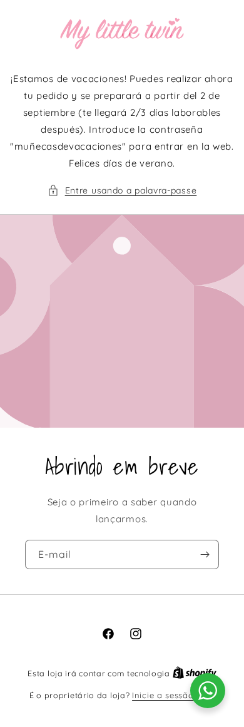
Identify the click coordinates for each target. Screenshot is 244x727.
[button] (122, 191)
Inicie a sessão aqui (173, 695)
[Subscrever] (204, 554)
